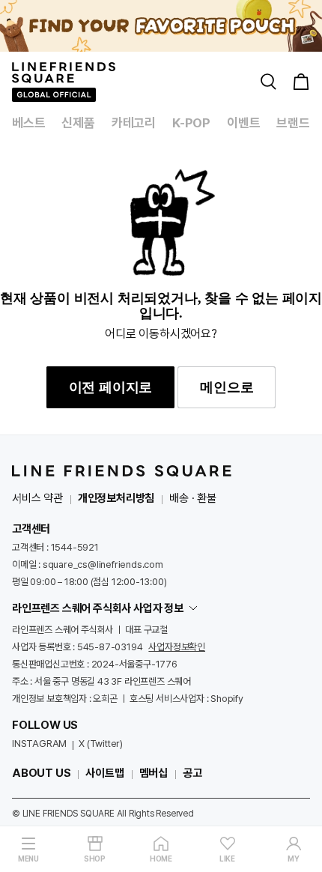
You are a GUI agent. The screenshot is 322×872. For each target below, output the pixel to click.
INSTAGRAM (39, 743)
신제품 (77, 122)
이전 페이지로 (111, 387)
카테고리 (134, 122)
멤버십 (153, 773)
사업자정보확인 (176, 647)
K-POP (191, 122)
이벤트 (243, 122)
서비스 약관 (37, 498)
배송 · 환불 (192, 498)
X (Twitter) (101, 743)
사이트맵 (104, 773)
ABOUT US (41, 773)
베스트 (28, 122)
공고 (192, 773)
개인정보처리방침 (116, 498)
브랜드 (292, 122)
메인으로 (226, 387)
